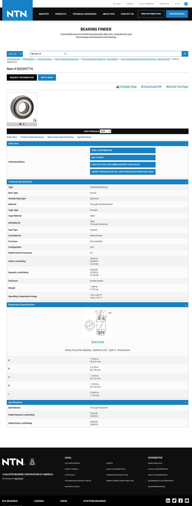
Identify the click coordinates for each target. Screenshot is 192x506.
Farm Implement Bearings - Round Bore (99, 59)
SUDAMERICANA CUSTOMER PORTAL (161, 481)
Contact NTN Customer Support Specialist (116, 164)
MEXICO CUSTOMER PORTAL (158, 475)
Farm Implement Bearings (67, 59)
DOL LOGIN (116, 4)
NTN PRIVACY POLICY (72, 486)
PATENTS (109, 463)
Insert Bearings (45, 59)
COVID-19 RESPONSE (146, 4)
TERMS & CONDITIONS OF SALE (117, 475)
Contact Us (127, 14)
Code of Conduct (71, 469)
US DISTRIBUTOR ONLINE (156, 486)
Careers (129, 4)
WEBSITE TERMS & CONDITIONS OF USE (120, 481)
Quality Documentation (115, 469)
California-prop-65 (72, 463)
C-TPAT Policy (70, 475)
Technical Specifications (32, 137)
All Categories (13, 59)
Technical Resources (84, 14)
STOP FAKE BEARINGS (94, 501)
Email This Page (178, 86)
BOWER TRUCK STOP (155, 463)
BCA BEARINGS (10, 501)
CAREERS (39, 501)
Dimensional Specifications (61, 137)
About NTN (108, 14)
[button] (22, 77)
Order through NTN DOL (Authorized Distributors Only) (123, 172)
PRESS (63, 501)
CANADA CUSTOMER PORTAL (158, 469)
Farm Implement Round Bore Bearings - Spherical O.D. (145, 59)
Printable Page (128, 86)
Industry (44, 14)
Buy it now (47, 77)
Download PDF (153, 86)
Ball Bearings (29, 59)
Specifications (84, 137)
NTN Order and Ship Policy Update (78, 481)
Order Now (12, 137)
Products (60, 14)
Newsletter (164, 4)
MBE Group (18, 479)
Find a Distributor (102, 150)
